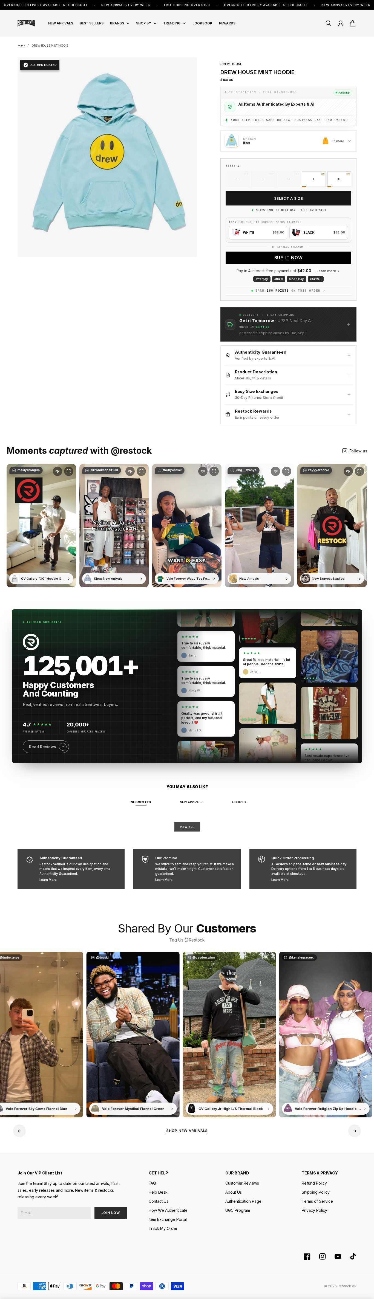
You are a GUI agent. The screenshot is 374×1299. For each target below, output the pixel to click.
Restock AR (347, 1286)
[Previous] (19, 1131)
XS (237, 179)
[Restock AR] (26, 23)
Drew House (231, 64)
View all (187, 827)
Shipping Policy (316, 1192)
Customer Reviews (242, 1183)
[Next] (354, 1131)
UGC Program (237, 1210)
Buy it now (288, 257)
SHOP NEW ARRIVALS (187, 1130)
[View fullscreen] (68, 471)
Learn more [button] (326, 271)
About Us (233, 1192)
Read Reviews (42, 746)
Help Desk (158, 1192)
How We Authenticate (168, 1210)
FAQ (152, 1183)
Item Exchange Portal (168, 1219)
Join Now (110, 1213)
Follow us (358, 451)
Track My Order (163, 1228)
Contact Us (158, 1201)
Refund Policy (314, 1183)
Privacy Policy (314, 1210)
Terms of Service (317, 1201)
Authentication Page (243, 1201)
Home (21, 45)
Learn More (48, 880)
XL (339, 179)
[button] (288, 324)
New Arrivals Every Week (67, 5)
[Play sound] (57, 471)
